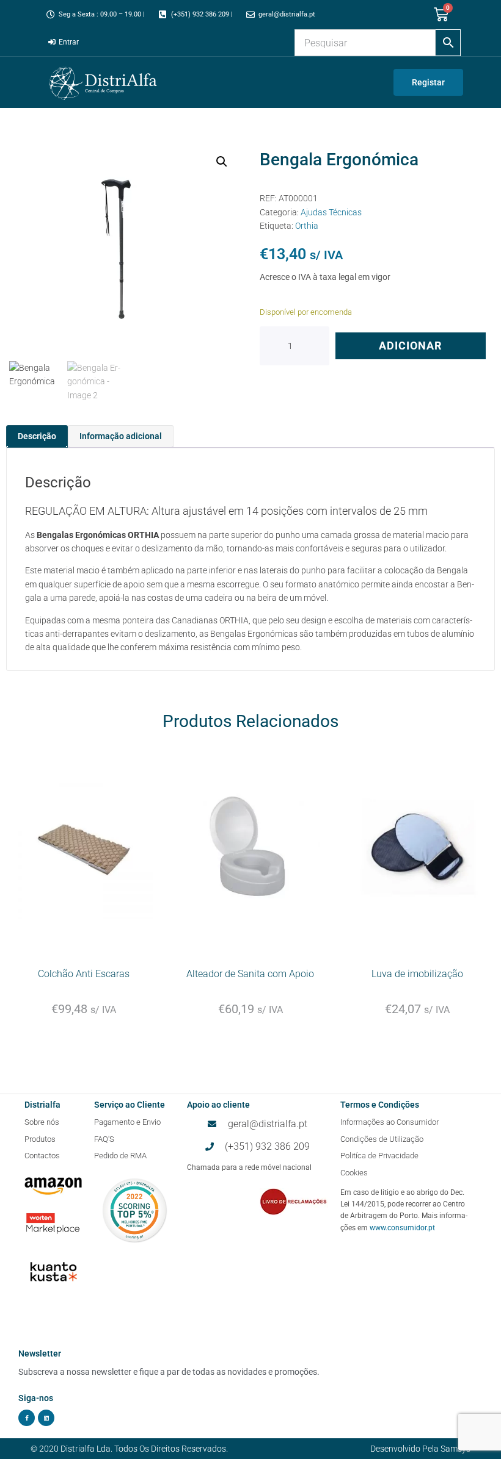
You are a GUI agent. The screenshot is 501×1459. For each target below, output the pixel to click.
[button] (222, 162)
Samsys (455, 1449)
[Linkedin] (46, 1418)
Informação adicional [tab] (120, 436)
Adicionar (410, 345)
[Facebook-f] (26, 1418)
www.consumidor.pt (402, 1228)
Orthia (306, 226)
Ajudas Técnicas (331, 212)
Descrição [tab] (37, 436)
